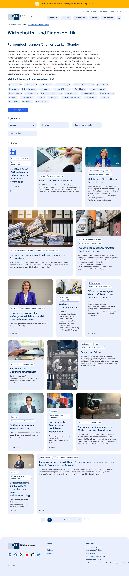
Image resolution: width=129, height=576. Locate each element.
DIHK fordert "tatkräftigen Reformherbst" (102, 181)
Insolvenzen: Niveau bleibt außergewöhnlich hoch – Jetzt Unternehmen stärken (27, 316)
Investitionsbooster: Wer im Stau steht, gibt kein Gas (96, 249)
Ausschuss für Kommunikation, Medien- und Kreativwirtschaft (95, 429)
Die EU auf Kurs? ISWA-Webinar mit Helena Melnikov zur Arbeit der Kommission (19, 175)
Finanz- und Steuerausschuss (56, 181)
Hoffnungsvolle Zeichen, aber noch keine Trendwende (57, 427)
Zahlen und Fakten (91, 352)
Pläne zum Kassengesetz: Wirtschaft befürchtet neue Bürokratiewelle (102, 294)
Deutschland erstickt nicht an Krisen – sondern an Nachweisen (38, 257)
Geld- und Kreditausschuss (68, 306)
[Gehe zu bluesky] (38, 554)
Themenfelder (21, 24)
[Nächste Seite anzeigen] (86, 520)
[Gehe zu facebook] (15, 554)
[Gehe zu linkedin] (10, 554)
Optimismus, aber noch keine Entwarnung (23, 427)
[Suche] (119, 18)
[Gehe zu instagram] (32, 554)
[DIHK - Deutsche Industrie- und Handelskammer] (21, 17)
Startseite (11, 24)
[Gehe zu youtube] (27, 554)
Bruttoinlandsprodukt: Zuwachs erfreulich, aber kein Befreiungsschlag (20, 489)
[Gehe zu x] (21, 554)
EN (117, 12)
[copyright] (79, 169)
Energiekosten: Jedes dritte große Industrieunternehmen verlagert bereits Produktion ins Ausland (77, 464)
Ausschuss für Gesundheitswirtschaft (23, 370)
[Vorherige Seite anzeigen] (43, 520)
